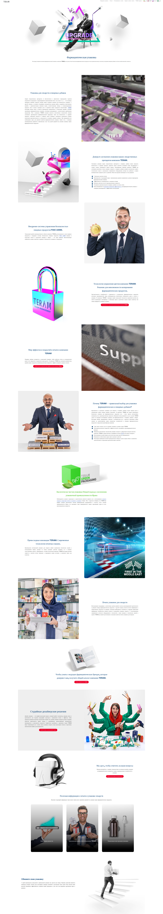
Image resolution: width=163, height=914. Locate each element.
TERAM (69, 108)
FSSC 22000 (62, 236)
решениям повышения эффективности (112, 187)
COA (122, 434)
